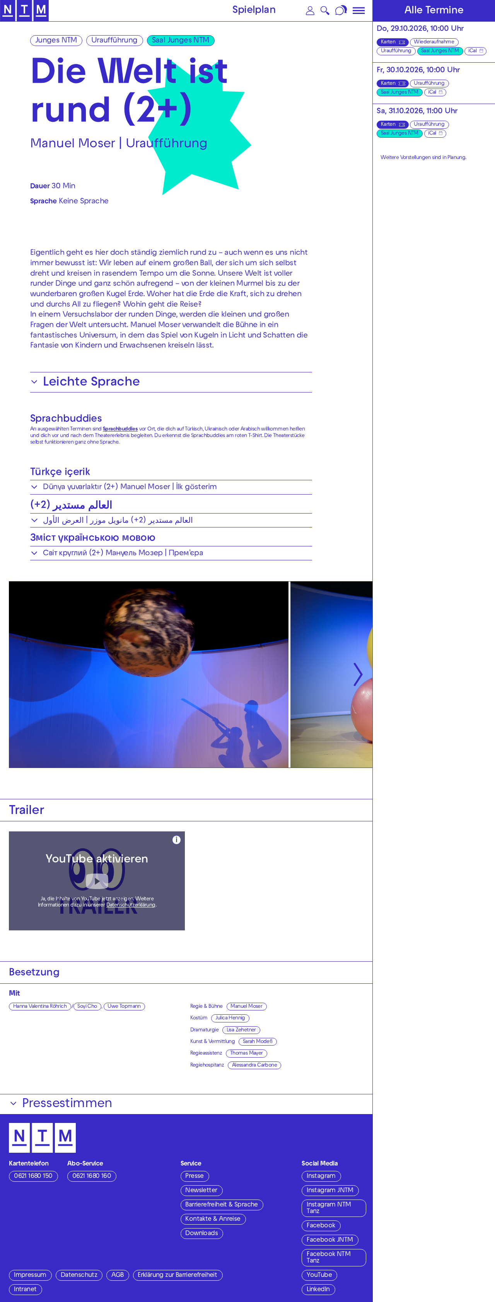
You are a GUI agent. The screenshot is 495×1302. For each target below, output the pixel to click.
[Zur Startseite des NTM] (24, 11)
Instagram (321, 1177)
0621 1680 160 (91, 1177)
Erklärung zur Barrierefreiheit (177, 1276)
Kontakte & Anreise (212, 1220)
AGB (117, 1276)
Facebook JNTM (330, 1240)
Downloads (201, 1234)
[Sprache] (341, 10)
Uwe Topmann (124, 1006)
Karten (388, 42)
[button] (310, 10)
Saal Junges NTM (180, 41)
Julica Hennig (230, 1018)
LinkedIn (318, 1290)
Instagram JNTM (330, 1191)
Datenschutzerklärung (130, 905)
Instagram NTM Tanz (329, 1208)
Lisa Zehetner (241, 1030)
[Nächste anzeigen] (358, 674)
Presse (194, 1177)
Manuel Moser (246, 1006)
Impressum (30, 1276)
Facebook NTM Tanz (328, 1258)
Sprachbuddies (66, 420)
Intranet (25, 1290)
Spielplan (254, 11)
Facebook (321, 1226)
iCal (472, 51)
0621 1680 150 (33, 1177)
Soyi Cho (87, 1006)
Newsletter (201, 1191)
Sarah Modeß (257, 1041)
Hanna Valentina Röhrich (40, 1006)
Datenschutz (79, 1276)
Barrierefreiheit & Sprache (221, 1205)
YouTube (319, 1276)
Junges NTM (56, 41)
